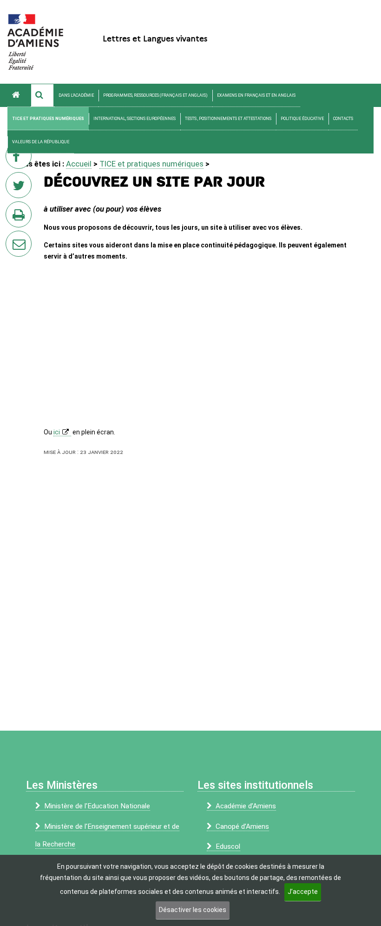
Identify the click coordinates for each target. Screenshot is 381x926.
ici (56, 432)
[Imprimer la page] (20, 217)
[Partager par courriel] (12, 237)
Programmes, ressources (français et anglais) (155, 95)
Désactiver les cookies (192, 909)
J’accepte (303, 891)
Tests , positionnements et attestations (228, 118)
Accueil (79, 163)
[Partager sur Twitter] (20, 188)
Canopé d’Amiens (242, 826)
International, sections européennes (134, 118)
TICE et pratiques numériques (48, 118)
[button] (42, 95)
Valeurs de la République (40, 142)
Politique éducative (302, 118)
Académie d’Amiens (246, 806)
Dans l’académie (76, 95)
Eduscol (228, 846)
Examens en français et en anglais (256, 95)
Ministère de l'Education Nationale (97, 806)
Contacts (343, 118)
